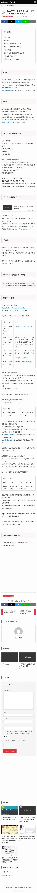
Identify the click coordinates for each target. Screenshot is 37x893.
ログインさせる (11, 56)
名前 (4, 712)
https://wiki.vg (6, 122)
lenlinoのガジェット (8, 2)
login (30, 362)
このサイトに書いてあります (24, 326)
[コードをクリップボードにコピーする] (33, 284)
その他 (8, 50)
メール (5, 719)
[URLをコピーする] (32, 21)
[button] (4, 21)
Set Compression (8, 434)
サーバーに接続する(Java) (15, 53)
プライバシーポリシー (11, 887)
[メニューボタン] (35, 2)
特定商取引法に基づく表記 (24, 887)
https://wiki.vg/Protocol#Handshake (14, 308)
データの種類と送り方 (13, 47)
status (25, 362)
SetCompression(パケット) (11, 183)
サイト (5, 725)
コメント (6, 690)
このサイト (5, 85)
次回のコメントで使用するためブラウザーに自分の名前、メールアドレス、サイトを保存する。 (19, 732)
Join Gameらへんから (13, 59)
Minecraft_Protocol (7, 16)
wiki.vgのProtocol (7, 90)
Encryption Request (9, 429)
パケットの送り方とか (13, 44)
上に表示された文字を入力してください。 (14, 740)
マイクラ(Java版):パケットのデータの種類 (23, 207)
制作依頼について (6, 875)
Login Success (7, 440)
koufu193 (18, 638)
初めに (8, 37)
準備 (7, 40)
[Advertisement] (18, 571)
